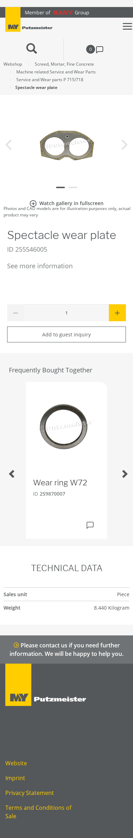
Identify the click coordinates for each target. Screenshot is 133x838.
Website (16, 763)
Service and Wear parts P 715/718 (49, 80)
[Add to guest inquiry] (90, 525)
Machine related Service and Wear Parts (56, 72)
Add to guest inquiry (66, 334)
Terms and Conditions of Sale (38, 812)
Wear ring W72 (60, 482)
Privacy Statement (29, 793)
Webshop (13, 64)
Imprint (15, 778)
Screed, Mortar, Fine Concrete (64, 64)
